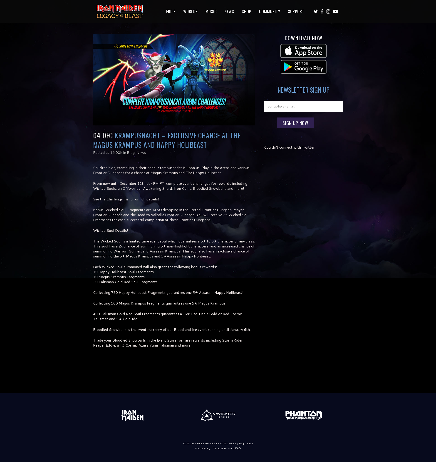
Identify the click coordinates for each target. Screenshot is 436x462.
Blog (131, 152)
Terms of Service (222, 448)
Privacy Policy (202, 448)
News (141, 152)
